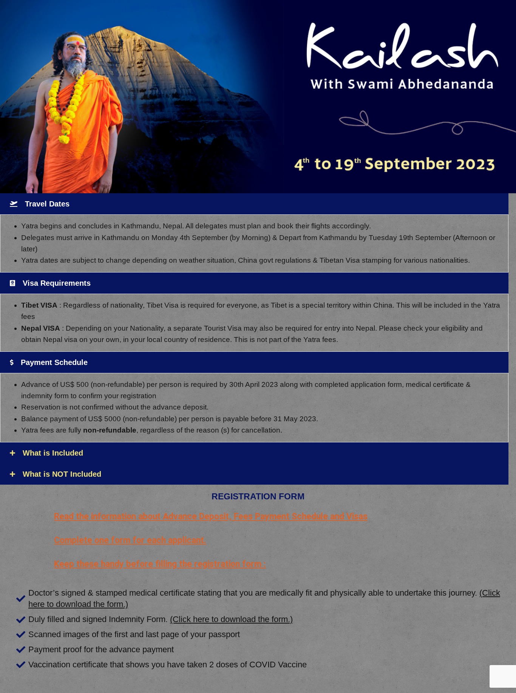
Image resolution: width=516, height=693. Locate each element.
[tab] (254, 203)
